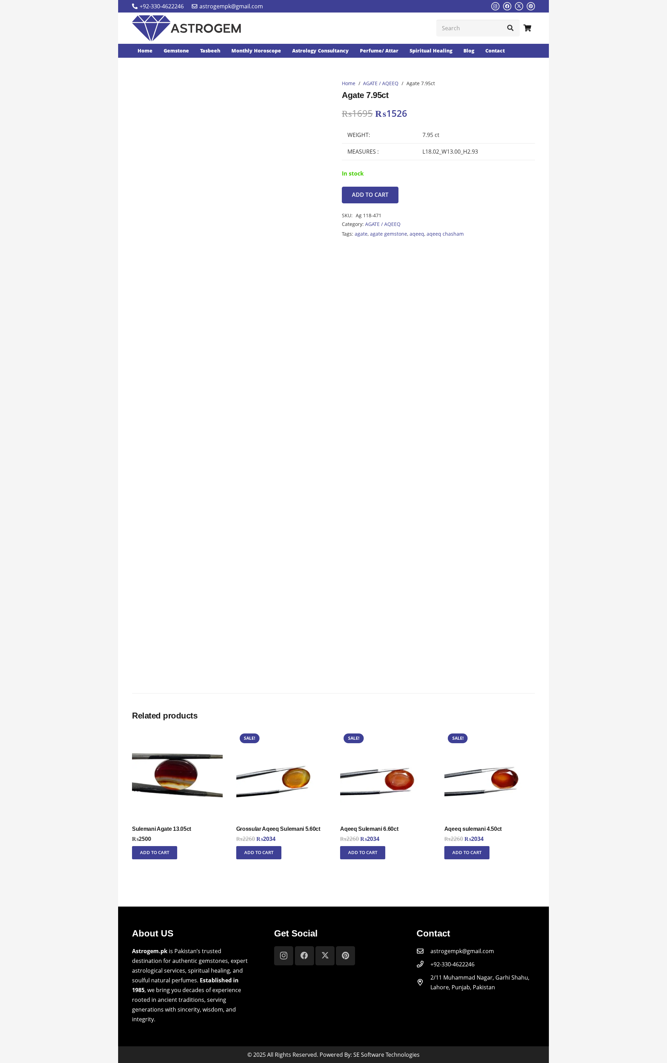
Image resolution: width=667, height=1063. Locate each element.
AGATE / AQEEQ (380, 83)
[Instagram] (495, 6)
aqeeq (417, 233)
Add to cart (370, 194)
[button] (154, 852)
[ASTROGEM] (186, 28)
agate (361, 233)
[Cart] (527, 28)
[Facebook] (507, 6)
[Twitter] (519, 6)
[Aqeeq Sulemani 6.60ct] (385, 735)
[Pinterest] (531, 6)
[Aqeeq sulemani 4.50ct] (489, 735)
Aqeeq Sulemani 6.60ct (369, 829)
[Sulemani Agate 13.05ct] (177, 735)
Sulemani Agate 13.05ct (161, 829)
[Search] (510, 28)
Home (348, 83)
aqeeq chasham (445, 233)
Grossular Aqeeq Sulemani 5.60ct (278, 829)
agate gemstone (388, 233)
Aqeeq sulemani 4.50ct (473, 829)
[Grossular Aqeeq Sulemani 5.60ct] (281, 735)
